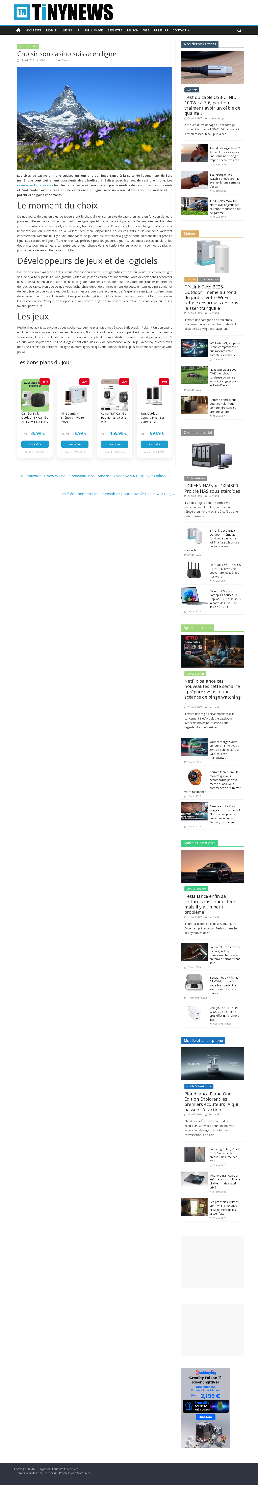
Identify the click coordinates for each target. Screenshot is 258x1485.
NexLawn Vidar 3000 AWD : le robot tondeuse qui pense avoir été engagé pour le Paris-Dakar (224, 377)
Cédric (44, 60)
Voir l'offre (35, 444)
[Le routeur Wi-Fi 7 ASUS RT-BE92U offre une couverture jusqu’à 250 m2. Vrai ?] (194, 563)
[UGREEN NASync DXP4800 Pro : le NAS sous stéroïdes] (212, 441)
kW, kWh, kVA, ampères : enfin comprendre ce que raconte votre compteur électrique (225, 349)
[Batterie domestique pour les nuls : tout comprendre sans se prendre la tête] (194, 398)
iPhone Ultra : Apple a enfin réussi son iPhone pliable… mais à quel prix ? (225, 1181)
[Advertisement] (212, 1262)
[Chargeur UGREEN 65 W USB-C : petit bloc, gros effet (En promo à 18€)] (194, 1006)
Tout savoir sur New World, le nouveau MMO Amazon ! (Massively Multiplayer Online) (90, 475)
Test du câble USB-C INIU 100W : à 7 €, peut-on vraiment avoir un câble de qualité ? (212, 105)
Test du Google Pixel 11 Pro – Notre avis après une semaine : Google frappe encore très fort (225, 154)
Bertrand (214, 313)
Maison (132, 30)
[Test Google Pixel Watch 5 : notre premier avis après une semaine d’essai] (194, 173)
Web (146, 30)
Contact (180, 30)
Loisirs (66, 30)
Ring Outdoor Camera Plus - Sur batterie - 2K (152, 417)
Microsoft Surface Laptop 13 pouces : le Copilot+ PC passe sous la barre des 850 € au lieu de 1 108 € (225, 599)
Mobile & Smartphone (198, 1086)
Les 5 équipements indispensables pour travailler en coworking (117, 493)
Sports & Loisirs (28, 46)
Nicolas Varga (216, 118)
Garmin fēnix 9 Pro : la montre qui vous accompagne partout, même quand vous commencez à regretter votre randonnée (212, 782)
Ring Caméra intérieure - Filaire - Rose (73, 417)
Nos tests (33, 30)
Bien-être (115, 30)
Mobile (51, 30)
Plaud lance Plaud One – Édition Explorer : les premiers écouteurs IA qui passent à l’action (211, 1102)
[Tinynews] (18, 30)
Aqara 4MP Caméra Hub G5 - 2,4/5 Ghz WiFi (114, 417)
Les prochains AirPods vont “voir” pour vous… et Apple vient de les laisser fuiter (224, 1208)
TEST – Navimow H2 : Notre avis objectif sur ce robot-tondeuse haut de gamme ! (225, 207)
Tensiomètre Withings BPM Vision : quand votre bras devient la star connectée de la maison (224, 985)
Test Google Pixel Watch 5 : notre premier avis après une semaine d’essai (225, 180)
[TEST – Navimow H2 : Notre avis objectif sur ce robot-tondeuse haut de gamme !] (194, 199)
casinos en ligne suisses (35, 185)
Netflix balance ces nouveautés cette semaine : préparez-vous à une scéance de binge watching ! (212, 691)
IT (78, 30)
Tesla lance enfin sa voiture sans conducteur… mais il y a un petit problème (211, 904)
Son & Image (93, 30)
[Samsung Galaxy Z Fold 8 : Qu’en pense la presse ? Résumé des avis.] (194, 1147)
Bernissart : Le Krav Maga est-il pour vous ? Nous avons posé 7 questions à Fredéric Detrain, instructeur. (225, 814)
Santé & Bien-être (196, 889)
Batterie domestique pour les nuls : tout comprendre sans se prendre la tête (223, 406)
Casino (66, 60)
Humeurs (161, 30)
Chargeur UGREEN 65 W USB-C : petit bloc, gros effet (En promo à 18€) (224, 1013)
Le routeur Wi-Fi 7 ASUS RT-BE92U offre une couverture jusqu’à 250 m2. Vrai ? (225, 571)
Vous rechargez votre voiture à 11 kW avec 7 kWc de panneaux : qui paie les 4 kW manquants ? (224, 749)
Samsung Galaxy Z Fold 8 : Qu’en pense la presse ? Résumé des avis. (225, 1155)
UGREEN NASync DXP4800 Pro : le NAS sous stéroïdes (212, 488)
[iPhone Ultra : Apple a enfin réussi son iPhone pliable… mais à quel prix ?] (194, 1174)
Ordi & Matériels (209, 279)
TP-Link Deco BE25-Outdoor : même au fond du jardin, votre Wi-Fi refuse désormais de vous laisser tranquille (211, 297)
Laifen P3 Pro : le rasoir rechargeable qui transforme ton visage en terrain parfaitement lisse (225, 955)
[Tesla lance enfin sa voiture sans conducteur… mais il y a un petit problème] (212, 852)
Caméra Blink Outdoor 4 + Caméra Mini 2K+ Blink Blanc (35, 417)
